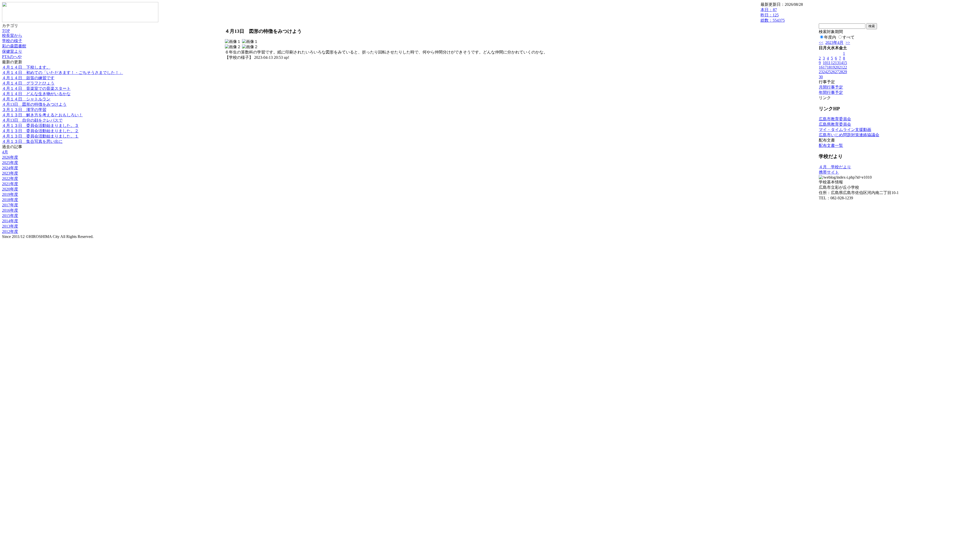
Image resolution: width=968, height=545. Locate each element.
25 (829, 72)
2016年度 (10, 210)
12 (833, 63)
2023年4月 (834, 42)
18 (829, 67)
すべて (848, 37)
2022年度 (10, 178)
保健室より (12, 51)
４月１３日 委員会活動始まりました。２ (40, 131)
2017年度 (10, 205)
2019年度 (10, 194)
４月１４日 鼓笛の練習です (28, 78)
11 (829, 63)
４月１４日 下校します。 (26, 67)
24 (825, 72)
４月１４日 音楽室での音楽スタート (36, 88)
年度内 (830, 37)
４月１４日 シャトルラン (26, 99)
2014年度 (10, 221)
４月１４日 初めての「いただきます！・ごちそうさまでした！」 (62, 72)
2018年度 (10, 200)
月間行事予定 (831, 87)
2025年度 (10, 162)
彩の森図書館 (14, 46)
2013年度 (10, 226)
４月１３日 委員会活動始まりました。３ (40, 125)
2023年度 (10, 173)
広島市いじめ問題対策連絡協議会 (849, 135)
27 (837, 72)
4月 (5, 152)
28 (841, 72)
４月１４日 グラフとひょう (28, 83)
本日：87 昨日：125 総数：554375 (773, 15)
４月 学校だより (835, 167)
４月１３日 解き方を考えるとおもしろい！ (42, 115)
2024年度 (10, 168)
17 (825, 67)
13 (837, 63)
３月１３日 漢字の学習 (24, 109)
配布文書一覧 (831, 145)
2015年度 (10, 215)
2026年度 (10, 157)
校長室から (12, 35)
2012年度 (10, 231)
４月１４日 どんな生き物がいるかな (36, 94)
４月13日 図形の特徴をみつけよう (34, 104)
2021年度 (10, 184)
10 (825, 63)
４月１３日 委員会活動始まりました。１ (40, 136)
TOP (6, 31)
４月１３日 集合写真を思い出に (32, 141)
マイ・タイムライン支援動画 (845, 129)
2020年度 (10, 189)
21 (841, 67)
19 (833, 67)
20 (837, 67)
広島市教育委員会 (835, 119)
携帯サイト (829, 172)
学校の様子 (12, 41)
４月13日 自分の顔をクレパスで (32, 120)
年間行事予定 (831, 92)
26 (833, 72)
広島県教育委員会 (835, 124)
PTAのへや (12, 56)
